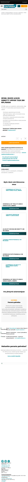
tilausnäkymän (12, 328)
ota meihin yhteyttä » (20, 338)
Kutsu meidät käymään (14, 356)
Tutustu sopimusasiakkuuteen (10, 160)
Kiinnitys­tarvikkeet (9, 12)
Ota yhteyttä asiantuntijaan (10, 157)
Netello (3, 481)
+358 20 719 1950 (5, 464)
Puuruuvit (15, 12)
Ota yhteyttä (24, 2)
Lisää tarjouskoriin (14, 142)
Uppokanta (20, 12)
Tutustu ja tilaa (14, 208)
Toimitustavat (12, 130)
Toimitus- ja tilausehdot (6, 478)
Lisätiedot (13, 165)
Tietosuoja (3, 480)
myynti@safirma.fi (5, 466)
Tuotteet (3, 12)
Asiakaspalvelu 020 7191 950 (9, 158)
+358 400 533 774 (5, 465)
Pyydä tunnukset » (20, 329)
